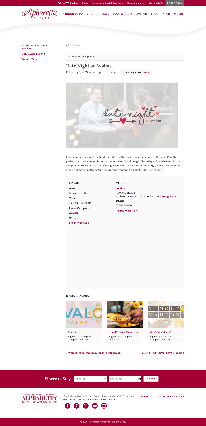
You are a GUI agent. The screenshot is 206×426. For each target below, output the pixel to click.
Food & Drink (122, 13)
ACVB (130, 396)
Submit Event (30, 59)
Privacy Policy (119, 421)
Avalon (73, 212)
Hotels (103, 13)
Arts (166, 13)
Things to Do (73, 13)
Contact (144, 396)
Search (151, 378)
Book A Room (175, 3)
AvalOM (72, 332)
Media (85, 3)
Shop (90, 13)
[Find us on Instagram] (76, 405)
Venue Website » (126, 210)
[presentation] (84, 314)
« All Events (72, 45)
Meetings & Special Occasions (107, 3)
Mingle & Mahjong (160, 332)
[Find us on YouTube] (95, 405)
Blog (154, 13)
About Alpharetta (135, 3)
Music (178, 13)
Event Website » (79, 222)
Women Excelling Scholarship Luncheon (93, 352)
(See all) (146, 72)
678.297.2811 (70, 399)
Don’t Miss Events (33, 53)
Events (141, 13)
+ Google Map (168, 196)
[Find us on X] (86, 405)
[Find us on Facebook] (67, 405)
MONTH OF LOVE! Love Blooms (163, 352)
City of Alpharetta (169, 396)
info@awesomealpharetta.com (97, 399)
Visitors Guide (156, 3)
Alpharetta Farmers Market (34, 47)
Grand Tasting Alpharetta (123, 332)
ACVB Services (70, 3)
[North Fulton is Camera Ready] (104, 405)
